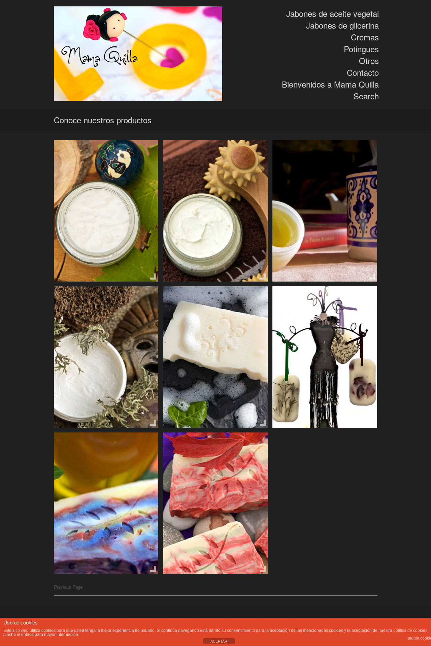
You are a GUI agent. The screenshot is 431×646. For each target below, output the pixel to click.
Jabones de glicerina (342, 25)
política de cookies (410, 630)
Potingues (361, 49)
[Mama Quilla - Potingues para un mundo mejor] (138, 54)
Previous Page (68, 587)
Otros (369, 60)
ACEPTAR (218, 641)
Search (366, 96)
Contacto (363, 72)
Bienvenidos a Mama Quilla (330, 84)
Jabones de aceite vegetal (332, 13)
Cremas (365, 37)
